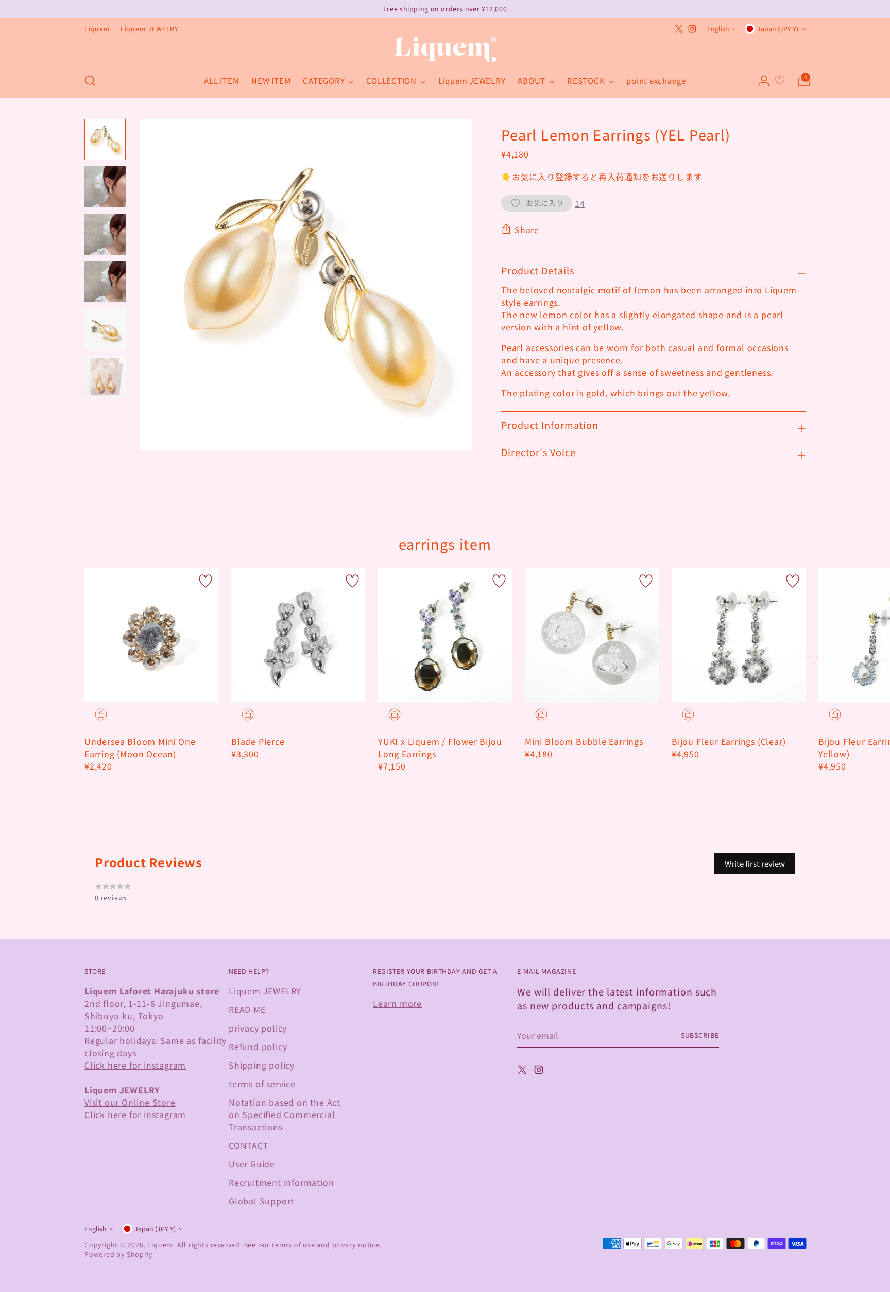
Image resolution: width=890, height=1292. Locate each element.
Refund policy (258, 1046)
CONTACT (249, 1145)
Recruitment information (281, 1182)
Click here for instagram (135, 1065)
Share (527, 229)
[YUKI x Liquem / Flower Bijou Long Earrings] (445, 635)
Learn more (397, 1003)
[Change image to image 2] (105, 186)
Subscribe (700, 1035)
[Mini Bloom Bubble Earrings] (592, 635)
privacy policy (258, 1028)
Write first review (755, 863)
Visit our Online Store (130, 1102)
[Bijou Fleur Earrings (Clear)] (739, 635)
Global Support (261, 1201)
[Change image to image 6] (105, 376)
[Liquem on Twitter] (678, 28)
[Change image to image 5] (105, 329)
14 (580, 203)
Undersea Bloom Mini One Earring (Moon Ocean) (139, 747)
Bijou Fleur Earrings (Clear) (728, 741)
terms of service (262, 1083)
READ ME (247, 1009)
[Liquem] (445, 49)
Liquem (160, 1244)
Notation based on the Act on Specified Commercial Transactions (284, 1114)
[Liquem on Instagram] (692, 28)
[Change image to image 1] (105, 139)
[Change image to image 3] (105, 234)
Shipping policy (262, 1065)
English (718, 28)
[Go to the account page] (759, 81)
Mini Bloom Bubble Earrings (584, 741)
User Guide (252, 1164)
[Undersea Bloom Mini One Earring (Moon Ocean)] (151, 635)
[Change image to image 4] (105, 281)
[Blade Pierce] (298, 635)
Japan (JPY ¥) (777, 28)
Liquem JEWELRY (265, 991)
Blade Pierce (258, 741)
